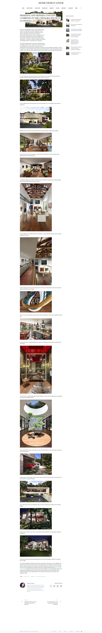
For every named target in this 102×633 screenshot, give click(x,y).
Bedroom (52, 8)
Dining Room (44, 8)
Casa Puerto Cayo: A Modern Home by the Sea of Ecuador (76, 30)
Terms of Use (54, 631)
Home (23, 8)
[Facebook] (51, 586)
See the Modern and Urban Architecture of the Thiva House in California (76, 35)
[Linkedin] (57, 586)
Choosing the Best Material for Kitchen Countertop (76, 20)
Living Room (37, 8)
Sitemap (65, 631)
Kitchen (57, 8)
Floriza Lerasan (30, 583)
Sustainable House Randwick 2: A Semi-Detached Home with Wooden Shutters (75, 42)
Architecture (29, 8)
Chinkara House (26, 576)
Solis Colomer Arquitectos (41, 576)
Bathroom (64, 8)
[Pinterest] (61, 586)
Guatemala (33, 576)
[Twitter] (54, 586)
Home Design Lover (51, 2)
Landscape (70, 8)
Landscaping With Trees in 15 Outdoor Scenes (76, 53)
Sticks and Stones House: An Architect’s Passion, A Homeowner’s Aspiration (76, 48)
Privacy (60, 631)
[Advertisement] (55, 36)
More (76, 8)
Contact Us (71, 631)
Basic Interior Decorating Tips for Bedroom (76, 25)
